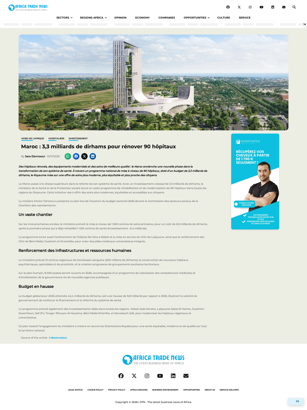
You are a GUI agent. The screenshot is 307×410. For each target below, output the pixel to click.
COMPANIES (166, 17)
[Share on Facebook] (76, 156)
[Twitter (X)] (239, 7)
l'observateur (58, 337)
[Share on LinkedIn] (93, 156)
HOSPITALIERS (56, 138)
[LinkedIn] (273, 7)
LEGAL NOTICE (75, 390)
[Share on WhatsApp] (68, 156)
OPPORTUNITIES (195, 17)
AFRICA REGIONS (139, 390)
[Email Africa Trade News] (284, 7)
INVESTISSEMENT (78, 138)
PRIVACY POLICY (116, 390)
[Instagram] (250, 7)
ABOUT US (210, 390)
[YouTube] (261, 7)
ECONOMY (142, 17)
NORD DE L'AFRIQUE (32, 138)
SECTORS (62, 17)
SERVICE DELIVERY (229, 390)
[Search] (294, 7)
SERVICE (245, 17)
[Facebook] (228, 7)
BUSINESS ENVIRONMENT (165, 390)
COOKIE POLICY (95, 390)
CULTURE (223, 17)
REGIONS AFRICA (91, 17)
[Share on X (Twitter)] (84, 156)
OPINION (120, 17)
